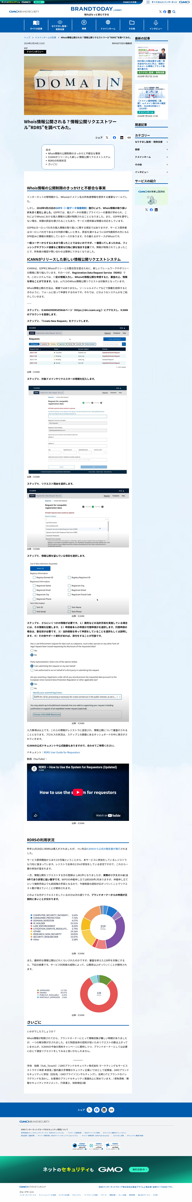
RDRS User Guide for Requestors (62, 752)
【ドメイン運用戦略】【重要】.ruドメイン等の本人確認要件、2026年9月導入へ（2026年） (151, 105)
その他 (155, 1195)
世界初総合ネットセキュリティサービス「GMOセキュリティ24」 (43, 1132)
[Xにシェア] (107, 137)
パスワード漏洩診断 (74, 1132)
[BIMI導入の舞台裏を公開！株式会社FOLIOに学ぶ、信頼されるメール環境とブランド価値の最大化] (151, 53)
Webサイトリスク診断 (92, 1132)
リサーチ (103, 1195)
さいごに (53, 164)
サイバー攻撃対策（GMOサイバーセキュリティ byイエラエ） (58, 1135)
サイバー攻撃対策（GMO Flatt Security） (96, 1135)
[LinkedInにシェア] (122, 137)
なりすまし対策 (118, 1135)
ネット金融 (122, 1195)
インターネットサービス (28, 1195)
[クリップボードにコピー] (129, 137)
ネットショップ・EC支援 (47, 1195)
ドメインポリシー (35, 52)
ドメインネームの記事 (45, 37)
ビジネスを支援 (64, 1195)
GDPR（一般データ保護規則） (72, 208)
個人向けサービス (144, 1195)
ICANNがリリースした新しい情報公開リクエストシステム (79, 157)
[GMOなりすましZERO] (151, 196)
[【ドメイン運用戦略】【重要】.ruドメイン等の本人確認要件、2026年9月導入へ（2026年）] (151, 92)
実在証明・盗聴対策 (27, 1135)
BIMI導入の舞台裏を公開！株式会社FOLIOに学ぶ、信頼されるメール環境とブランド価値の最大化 (151, 65)
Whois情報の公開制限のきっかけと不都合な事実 (74, 153)
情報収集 (113, 1195)
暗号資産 (132, 1195)
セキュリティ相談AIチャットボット (115, 1132)
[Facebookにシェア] (114, 137)
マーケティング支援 (91, 1195)
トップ (27, 37)
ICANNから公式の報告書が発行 (103, 848)
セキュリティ (76, 1195)
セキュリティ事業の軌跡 (135, 1135)
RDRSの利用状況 (57, 160)
